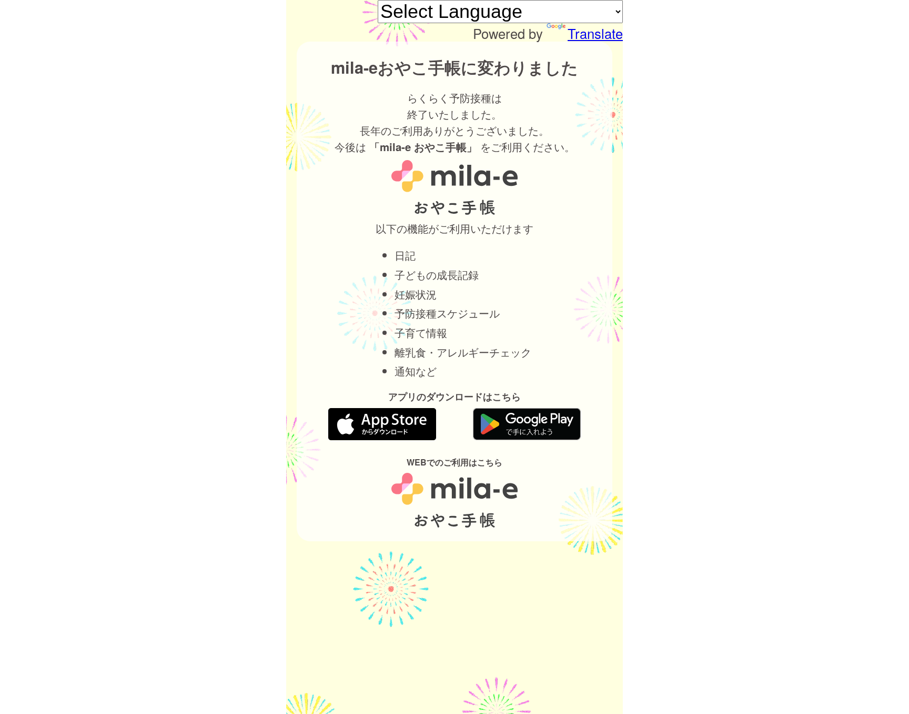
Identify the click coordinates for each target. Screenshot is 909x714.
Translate (595, 33)
